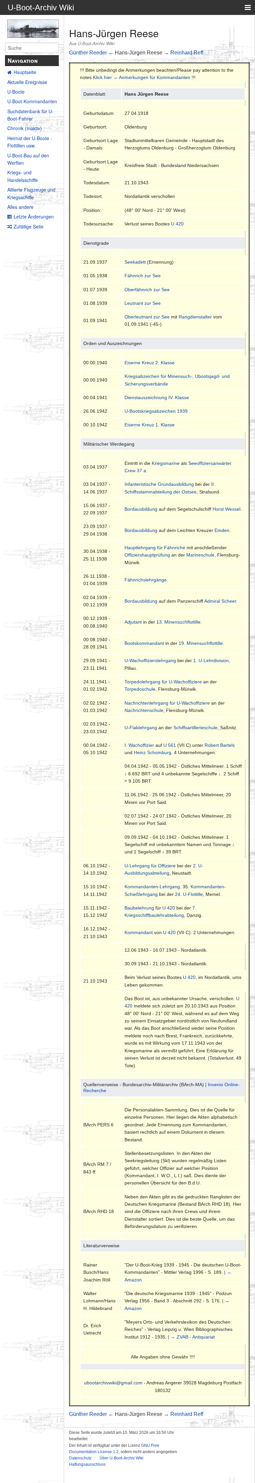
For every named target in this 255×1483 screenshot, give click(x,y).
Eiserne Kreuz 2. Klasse (150, 362)
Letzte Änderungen (34, 216)
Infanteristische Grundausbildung (159, 484)
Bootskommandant (144, 643)
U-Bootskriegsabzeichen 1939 (156, 411)
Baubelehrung (139, 908)
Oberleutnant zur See (147, 316)
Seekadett (135, 262)
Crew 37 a (135, 470)
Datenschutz (80, 1458)
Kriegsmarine (166, 463)
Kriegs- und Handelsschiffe (22, 176)
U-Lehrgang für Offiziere (150, 865)
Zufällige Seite (28, 226)
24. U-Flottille (189, 894)
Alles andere (20, 207)
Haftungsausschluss (87, 1464)
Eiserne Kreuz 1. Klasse (150, 424)
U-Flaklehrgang (141, 727)
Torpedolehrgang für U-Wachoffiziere (163, 681)
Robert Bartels (220, 745)
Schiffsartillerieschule (195, 727)
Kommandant (139, 932)
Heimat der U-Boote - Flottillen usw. (29, 142)
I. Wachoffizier (139, 745)
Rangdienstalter (195, 316)
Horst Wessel (226, 509)
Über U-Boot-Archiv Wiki (121, 1458)
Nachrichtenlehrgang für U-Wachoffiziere (167, 703)
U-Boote (16, 91)
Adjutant (133, 622)
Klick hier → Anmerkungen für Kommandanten (141, 77)
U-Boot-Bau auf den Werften (28, 159)
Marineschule (200, 555)
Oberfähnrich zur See (147, 289)
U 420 (177, 223)
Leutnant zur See (143, 303)
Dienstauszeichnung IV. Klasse (157, 397)
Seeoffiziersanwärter (209, 463)
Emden (221, 530)
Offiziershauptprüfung (147, 555)
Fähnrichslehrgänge (146, 579)
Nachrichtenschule (144, 710)
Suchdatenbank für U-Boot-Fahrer (30, 115)
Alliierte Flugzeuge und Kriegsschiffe (31, 193)
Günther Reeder (88, 52)
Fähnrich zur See (143, 275)
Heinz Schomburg (152, 752)
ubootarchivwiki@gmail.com (113, 1382)
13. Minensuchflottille (178, 622)
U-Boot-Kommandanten (32, 101)
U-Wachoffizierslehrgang (150, 660)
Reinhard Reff (186, 52)
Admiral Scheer (220, 601)
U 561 (169, 745)
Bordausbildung (141, 509)
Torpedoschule (140, 689)
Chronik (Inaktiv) (24, 128)
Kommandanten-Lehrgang (152, 886)
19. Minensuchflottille (201, 643)
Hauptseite (25, 72)
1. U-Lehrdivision (211, 660)
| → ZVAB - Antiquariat (191, 1337)
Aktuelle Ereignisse (27, 82)
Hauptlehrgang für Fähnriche (155, 547)
